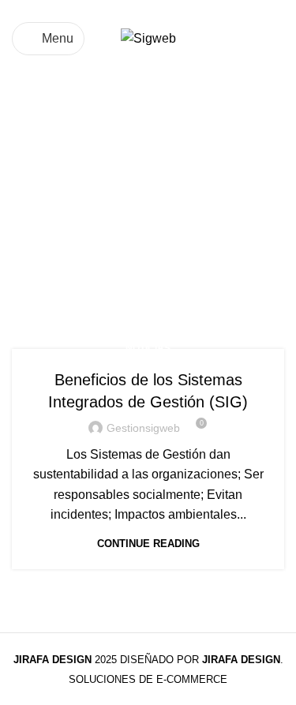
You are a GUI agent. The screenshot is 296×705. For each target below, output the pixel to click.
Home (29, 254)
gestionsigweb (143, 428)
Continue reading (148, 543)
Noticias (148, 348)
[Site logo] (148, 37)
